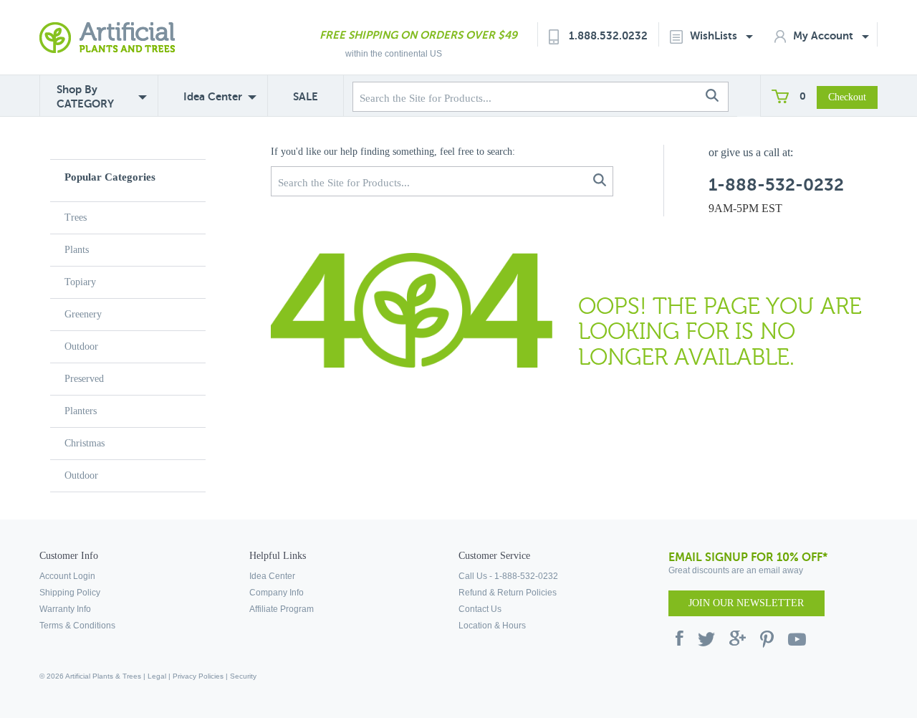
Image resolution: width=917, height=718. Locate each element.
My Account (824, 35)
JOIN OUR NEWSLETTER (746, 603)
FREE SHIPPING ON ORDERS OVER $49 (418, 35)
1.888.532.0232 (608, 35)
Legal (157, 676)
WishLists (715, 35)
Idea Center (212, 96)
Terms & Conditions (77, 626)
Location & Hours (492, 626)
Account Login (67, 576)
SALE (305, 96)
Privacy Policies (198, 676)
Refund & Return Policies (507, 593)
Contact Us (479, 609)
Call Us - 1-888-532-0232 (508, 576)
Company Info (276, 593)
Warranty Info (65, 609)
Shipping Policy (69, 593)
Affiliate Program (281, 609)
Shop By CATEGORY (85, 96)
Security (243, 676)
